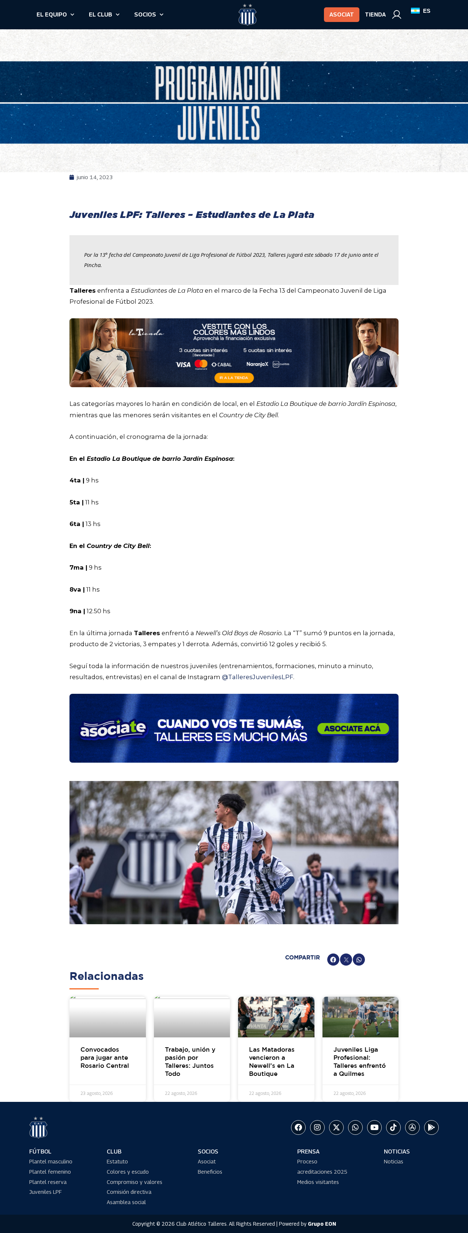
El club (100, 14)
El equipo (52, 14)
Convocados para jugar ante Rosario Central (104, 1058)
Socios (145, 14)
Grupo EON (322, 1224)
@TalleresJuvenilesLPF (257, 677)
